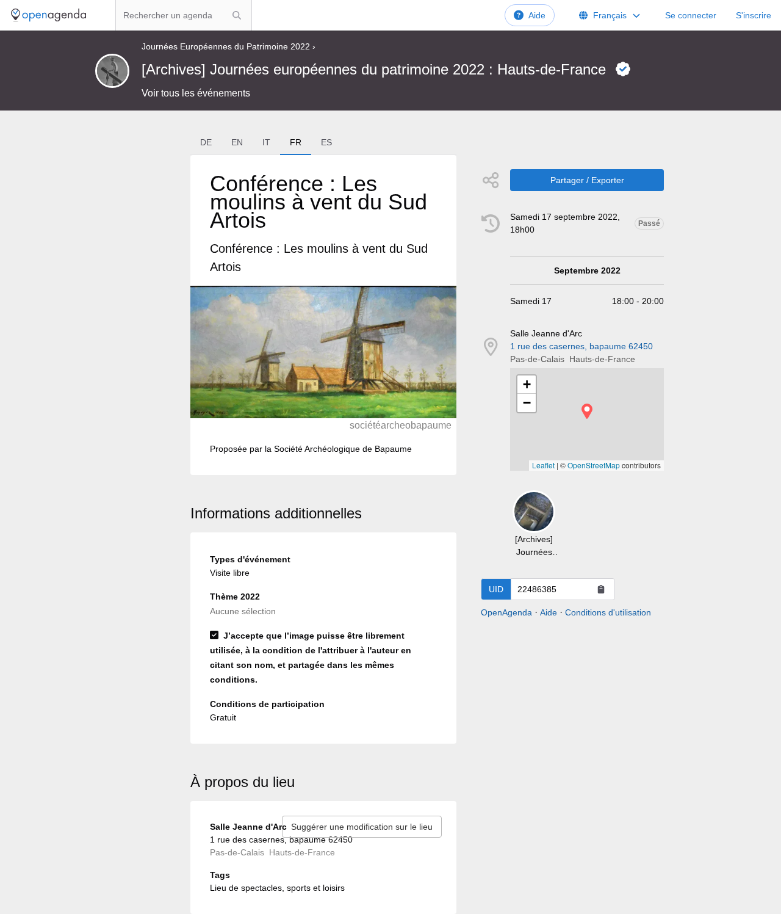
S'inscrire (753, 15)
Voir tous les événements (196, 93)
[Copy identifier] (601, 589)
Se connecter (690, 15)
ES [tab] (326, 142)
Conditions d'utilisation (608, 612)
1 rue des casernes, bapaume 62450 (581, 346)
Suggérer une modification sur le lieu (362, 827)
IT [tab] (266, 142)
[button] (586, 411)
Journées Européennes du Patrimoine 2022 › (228, 46)
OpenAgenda (506, 612)
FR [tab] (295, 142)
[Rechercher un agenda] (236, 15)
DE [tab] (206, 142)
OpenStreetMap (593, 465)
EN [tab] (237, 142)
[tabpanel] (323, 315)
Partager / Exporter (587, 180)
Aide (536, 15)
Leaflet (543, 465)
